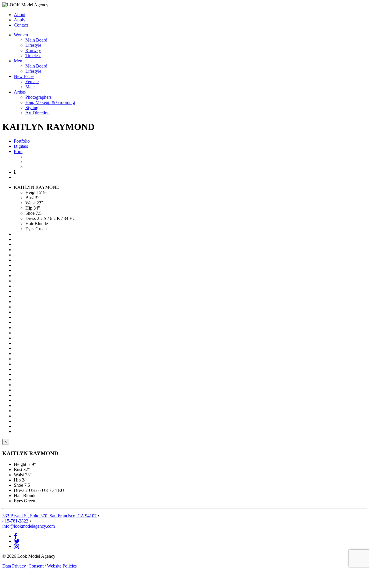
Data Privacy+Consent (23, 565)
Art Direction (37, 112)
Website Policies (62, 565)
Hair (29, 223)
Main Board (36, 40)
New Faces (24, 76)
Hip (28, 208)
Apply (19, 19)
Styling (31, 107)
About (19, 14)
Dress (30, 218)
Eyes (29, 228)
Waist (30, 202)
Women (21, 34)
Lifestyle (33, 45)
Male (30, 86)
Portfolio (22, 141)
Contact (21, 25)
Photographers (38, 97)
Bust (29, 197)
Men (18, 60)
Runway (33, 50)
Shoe (30, 213)
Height (31, 192)
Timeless (33, 55)
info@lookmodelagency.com (28, 526)
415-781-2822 (15, 520)
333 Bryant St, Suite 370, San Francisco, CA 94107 (49, 515)
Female (32, 81)
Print (18, 151)
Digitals (21, 146)
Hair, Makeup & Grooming (50, 102)
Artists (20, 91)
